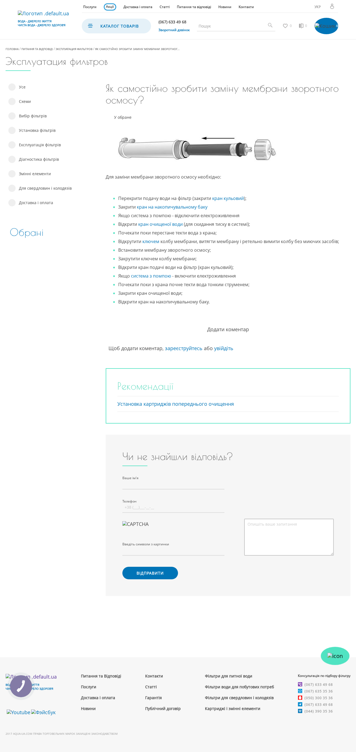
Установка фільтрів (37, 130)
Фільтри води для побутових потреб (239, 686)
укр (318, 6)
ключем (150, 241)
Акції (110, 6)
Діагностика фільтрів (39, 159)
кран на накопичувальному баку (172, 207)
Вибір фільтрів (33, 115)
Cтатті (151, 686)
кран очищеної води (160, 224)
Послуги (90, 6)
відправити (150, 573)
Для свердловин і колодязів (45, 188)
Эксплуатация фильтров (74, 49)
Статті (165, 6)
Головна (12, 49)
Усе (22, 87)
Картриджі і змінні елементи (232, 708)
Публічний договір (163, 708)
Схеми (25, 101)
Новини (224, 6)
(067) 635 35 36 (319, 691)
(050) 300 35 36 (319, 698)
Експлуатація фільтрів (40, 144)
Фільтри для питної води (228, 676)
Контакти (246, 6)
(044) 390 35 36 (319, 711)
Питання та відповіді (194, 6)
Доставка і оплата (137, 6)
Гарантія (153, 697)
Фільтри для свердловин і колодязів (239, 697)
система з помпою (151, 276)
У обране (123, 117)
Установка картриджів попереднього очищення (175, 403)
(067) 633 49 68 (319, 684)
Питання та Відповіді (101, 676)
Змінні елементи (35, 173)
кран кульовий (228, 198)
